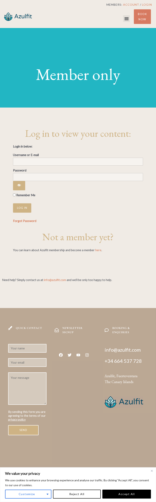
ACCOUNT (131, 4)
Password (19, 170)
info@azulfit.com (55, 280)
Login (147, 4)
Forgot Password (24, 221)
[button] (126, 18)
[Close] (151, 470)
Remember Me (25, 195)
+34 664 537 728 (123, 361)
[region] (78, 484)
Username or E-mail (26, 155)
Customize (27, 494)
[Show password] (19, 185)
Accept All (126, 494)
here (98, 250)
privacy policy (17, 419)
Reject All (76, 494)
